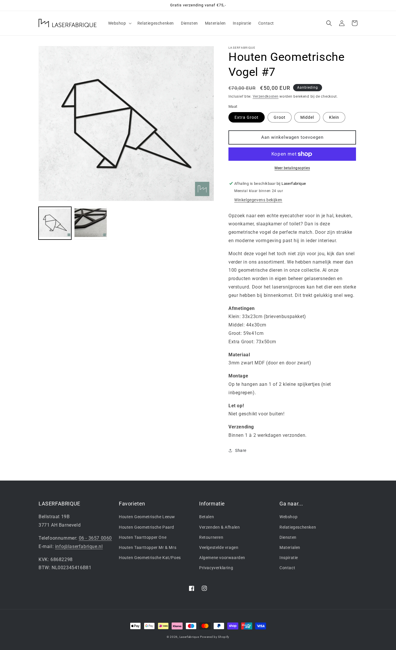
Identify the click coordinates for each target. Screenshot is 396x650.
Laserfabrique (189, 636)
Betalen (206, 516)
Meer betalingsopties (292, 168)
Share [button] (240, 450)
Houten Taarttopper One (142, 537)
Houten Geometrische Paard (146, 527)
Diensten (288, 537)
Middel (307, 117)
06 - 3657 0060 (95, 538)
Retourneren (211, 537)
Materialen (289, 547)
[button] (119, 23)
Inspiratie (288, 557)
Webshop (288, 516)
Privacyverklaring (216, 567)
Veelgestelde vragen (218, 547)
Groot (280, 117)
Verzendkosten (266, 96)
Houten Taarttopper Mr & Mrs (147, 547)
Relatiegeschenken (297, 527)
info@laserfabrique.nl (79, 546)
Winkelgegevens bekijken (258, 200)
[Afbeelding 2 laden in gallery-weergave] (90, 223)
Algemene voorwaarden (222, 557)
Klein (334, 117)
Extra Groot (247, 117)
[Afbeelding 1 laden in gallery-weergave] (55, 223)
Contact (287, 567)
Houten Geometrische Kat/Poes (150, 557)
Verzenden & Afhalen (219, 527)
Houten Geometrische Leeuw (147, 516)
